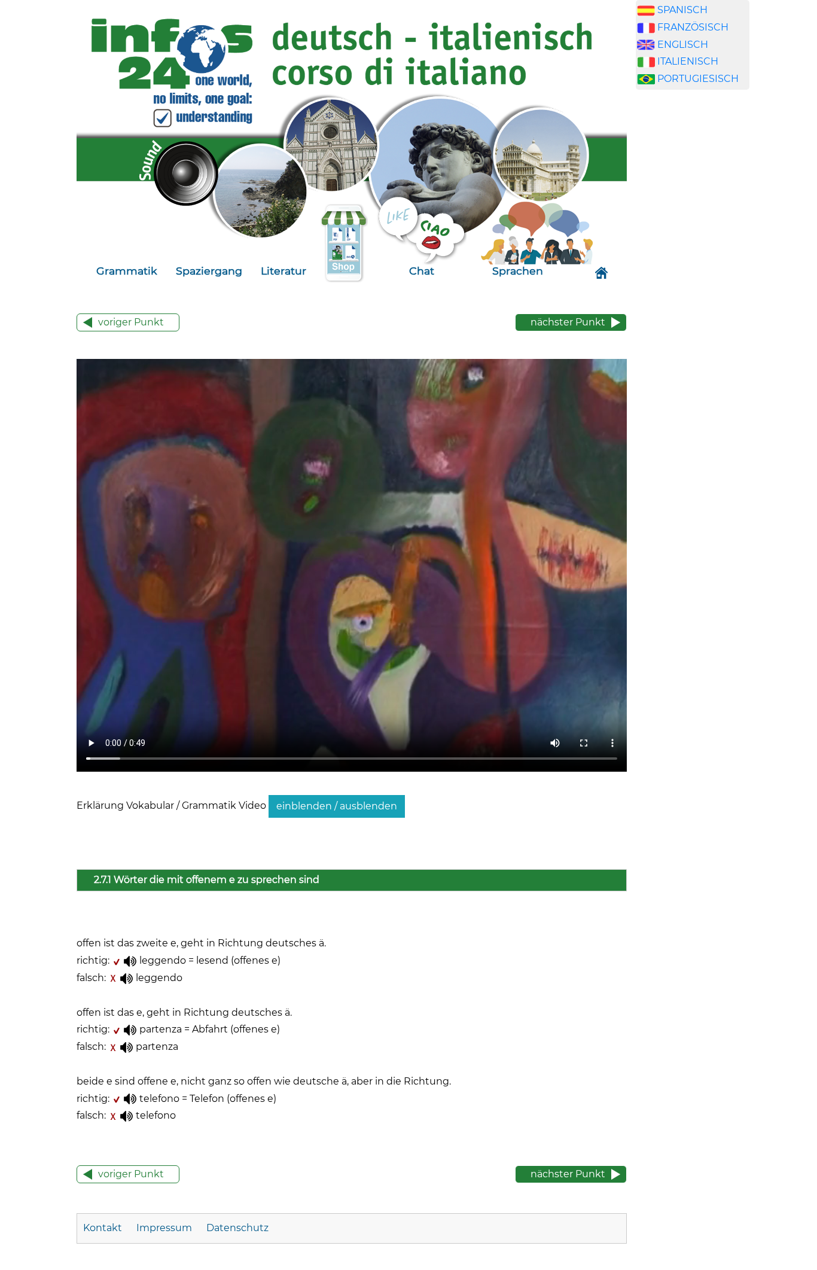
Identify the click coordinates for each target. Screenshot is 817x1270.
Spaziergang (209, 270)
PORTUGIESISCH (698, 78)
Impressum (164, 1228)
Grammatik (126, 270)
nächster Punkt (568, 322)
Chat (421, 270)
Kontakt (103, 1228)
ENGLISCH (682, 44)
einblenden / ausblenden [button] (336, 806)
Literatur (283, 270)
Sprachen (517, 270)
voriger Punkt (131, 322)
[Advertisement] (692, 303)
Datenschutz (237, 1228)
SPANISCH (682, 10)
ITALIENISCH (687, 61)
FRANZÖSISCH (692, 27)
